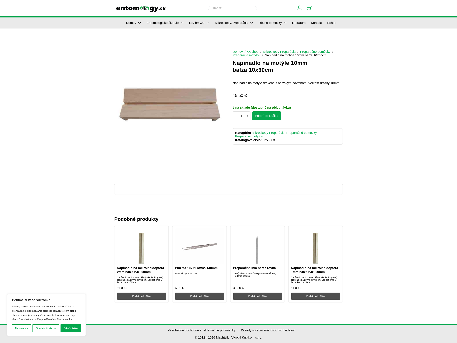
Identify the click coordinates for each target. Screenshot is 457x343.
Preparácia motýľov (246, 55)
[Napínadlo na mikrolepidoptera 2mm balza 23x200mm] (141, 246)
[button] (220, 55)
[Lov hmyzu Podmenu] (208, 22)
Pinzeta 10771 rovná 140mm (196, 268)
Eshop (331, 23)
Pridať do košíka (141, 296)
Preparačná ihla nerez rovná (254, 268)
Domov (131, 23)
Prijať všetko (71, 328)
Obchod (252, 51)
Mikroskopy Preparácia (279, 51)
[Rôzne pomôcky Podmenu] (285, 22)
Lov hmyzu (197, 23)
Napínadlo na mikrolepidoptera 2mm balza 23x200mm (140, 270)
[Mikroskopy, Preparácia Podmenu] (251, 22)
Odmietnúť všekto (46, 328)
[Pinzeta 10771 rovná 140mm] (199, 246)
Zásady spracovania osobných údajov (268, 330)
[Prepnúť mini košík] (309, 8)
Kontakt (316, 23)
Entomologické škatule (163, 23)
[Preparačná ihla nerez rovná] (257, 246)
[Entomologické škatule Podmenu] (182, 22)
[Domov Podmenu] (139, 22)
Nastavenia (21, 328)
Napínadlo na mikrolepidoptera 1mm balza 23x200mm (314, 270)
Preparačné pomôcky (315, 51)
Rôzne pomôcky (270, 23)
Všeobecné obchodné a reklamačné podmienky (201, 330)
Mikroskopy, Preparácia (231, 23)
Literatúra (299, 23)
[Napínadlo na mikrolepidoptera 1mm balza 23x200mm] (315, 246)
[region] (46, 315)
